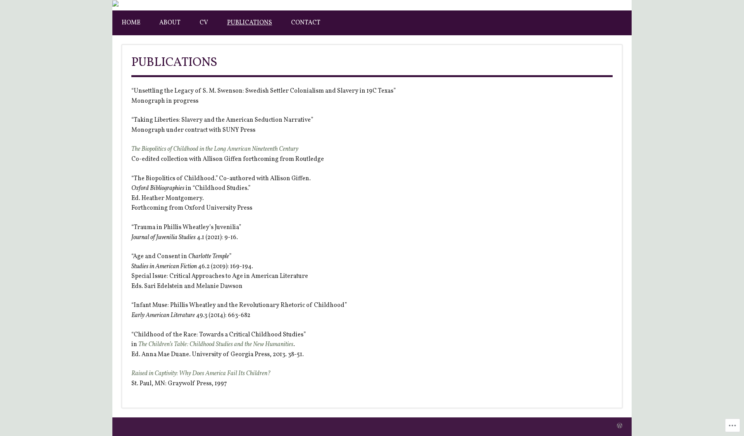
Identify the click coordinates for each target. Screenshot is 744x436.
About (170, 23)
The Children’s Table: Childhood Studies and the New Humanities (215, 344)
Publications (249, 23)
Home (131, 23)
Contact (305, 23)
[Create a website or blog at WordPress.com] (619, 426)
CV (204, 23)
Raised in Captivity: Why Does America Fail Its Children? (200, 373)
